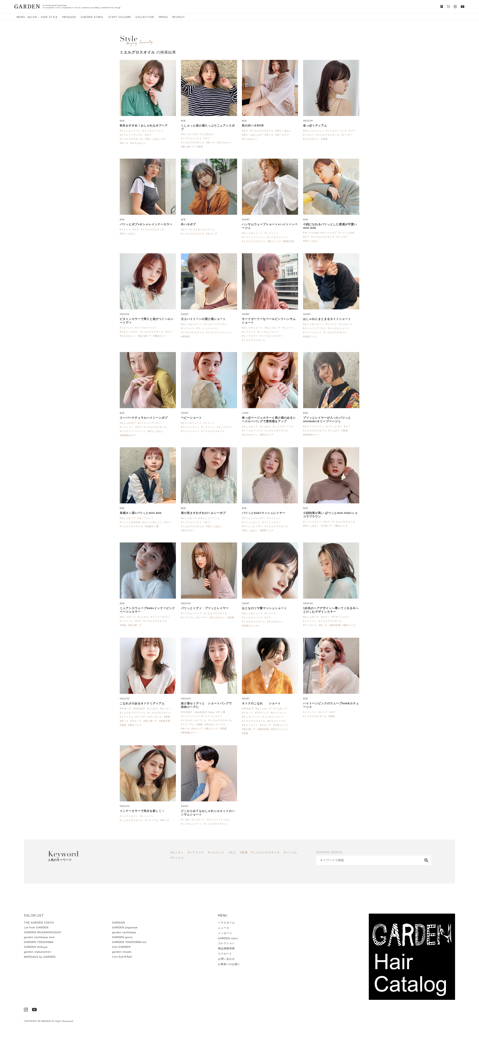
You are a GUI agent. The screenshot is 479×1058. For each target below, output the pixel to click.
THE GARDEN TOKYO (39, 922)
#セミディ (177, 852)
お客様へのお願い (229, 964)
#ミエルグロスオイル (265, 852)
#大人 (232, 852)
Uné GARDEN (121, 946)
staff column (119, 17)
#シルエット (216, 852)
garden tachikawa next (39, 937)
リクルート (225, 953)
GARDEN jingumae (125, 927)
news (21, 17)
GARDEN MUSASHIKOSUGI (42, 932)
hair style (49, 17)
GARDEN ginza (122, 937)
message (69, 17)
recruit (178, 17)
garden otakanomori (37, 951)
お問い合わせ (226, 958)
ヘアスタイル (226, 922)
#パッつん (290, 852)
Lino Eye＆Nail (122, 956)
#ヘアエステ (196, 852)
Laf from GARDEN (36, 927)
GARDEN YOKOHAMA (39, 942)
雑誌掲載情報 (226, 948)
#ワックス (177, 857)
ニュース (223, 927)
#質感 (244, 852)
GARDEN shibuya (36, 946)
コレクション (226, 943)
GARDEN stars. (92, 17)
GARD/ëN (118, 922)
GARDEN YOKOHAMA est (129, 942)
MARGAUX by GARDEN (40, 956)
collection (144, 17)
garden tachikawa (124, 932)
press (163, 17)
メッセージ (225, 933)
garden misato (122, 951)
